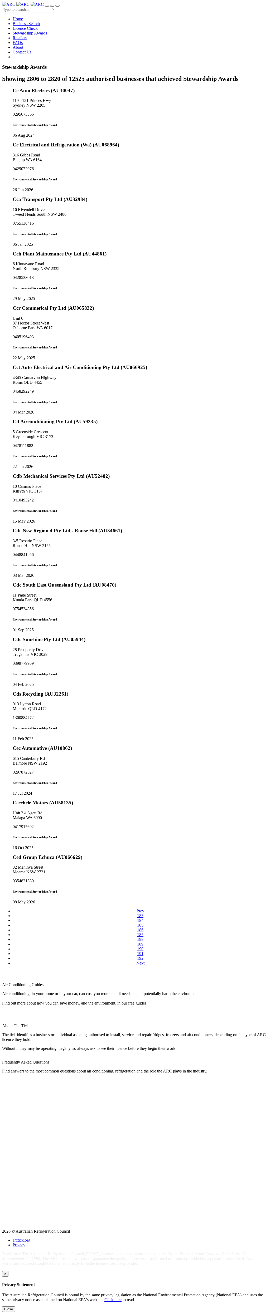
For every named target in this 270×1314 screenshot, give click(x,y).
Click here (113, 1299)
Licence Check (25, 28)
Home (18, 19)
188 (140, 939)
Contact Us (22, 52)
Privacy (19, 1245)
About (18, 47)
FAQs (18, 42)
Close (8, 1309)
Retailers (20, 38)
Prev (140, 911)
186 (140, 930)
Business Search (26, 23)
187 (140, 934)
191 (140, 953)
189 (140, 944)
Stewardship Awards (30, 33)
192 (140, 958)
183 (140, 915)
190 (140, 949)
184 (140, 920)
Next (140, 963)
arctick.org (21, 1240)
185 (140, 925)
